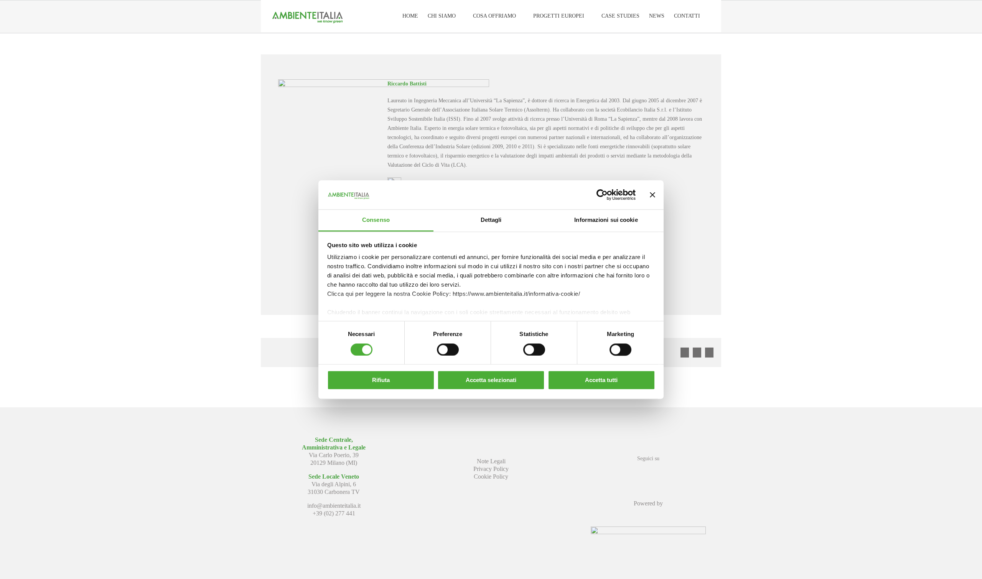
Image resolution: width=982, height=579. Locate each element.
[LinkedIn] (648, 472)
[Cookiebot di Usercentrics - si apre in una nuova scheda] (602, 194)
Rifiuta (381, 380)
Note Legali (491, 461)
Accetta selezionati (491, 380)
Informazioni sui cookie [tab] (606, 220)
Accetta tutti (601, 380)
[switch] (448, 349)
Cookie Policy (491, 476)
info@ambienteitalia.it (334, 505)
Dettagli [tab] (491, 220)
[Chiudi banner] (652, 194)
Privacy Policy (491, 469)
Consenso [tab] (376, 220)
